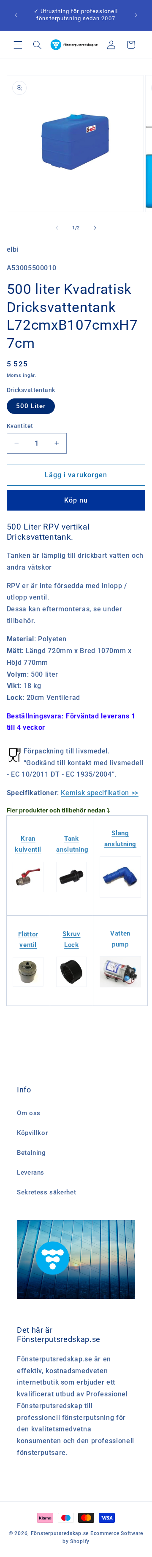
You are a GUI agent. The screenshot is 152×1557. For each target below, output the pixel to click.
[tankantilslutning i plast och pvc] (71, 891)
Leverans (30, 1172)
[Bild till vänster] (57, 228)
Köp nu (76, 500)
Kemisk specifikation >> (99, 793)
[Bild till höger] (95, 228)
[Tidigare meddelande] (16, 15)
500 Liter (31, 406)
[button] (17, 44)
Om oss (29, 1113)
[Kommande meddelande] (136, 15)
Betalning (31, 1152)
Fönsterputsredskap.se (60, 1533)
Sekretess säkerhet (46, 1192)
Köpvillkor (32, 1133)
